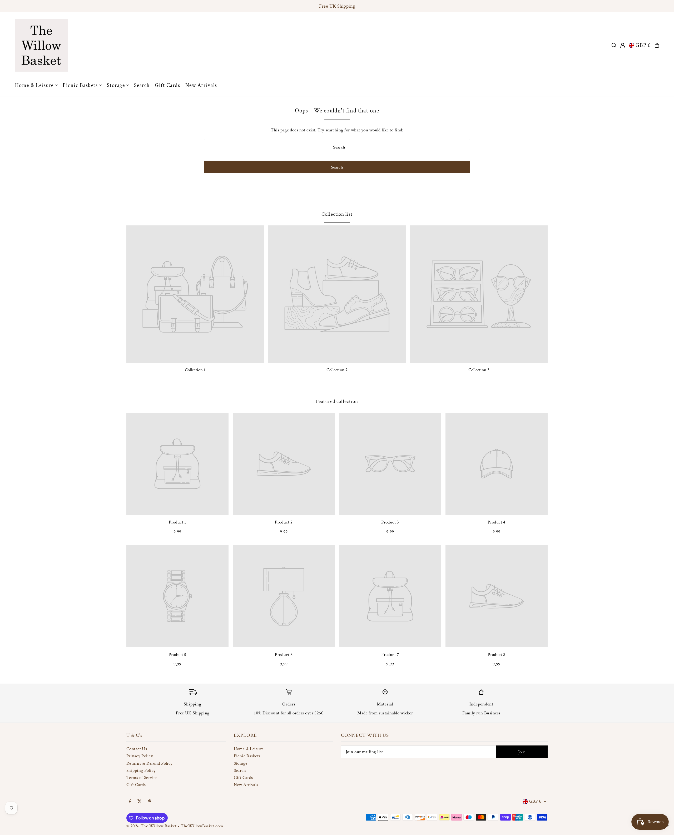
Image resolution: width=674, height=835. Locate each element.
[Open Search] (614, 45)
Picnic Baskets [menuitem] (80, 85)
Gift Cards (136, 785)
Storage (240, 763)
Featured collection (337, 401)
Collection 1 (195, 370)
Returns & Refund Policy (149, 763)
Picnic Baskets (247, 756)
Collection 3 (478, 370)
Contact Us (136, 749)
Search (240, 770)
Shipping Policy (141, 770)
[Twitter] (139, 801)
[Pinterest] (149, 801)
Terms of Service (141, 777)
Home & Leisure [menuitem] (34, 85)
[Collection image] (195, 294)
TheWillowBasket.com (202, 826)
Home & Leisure (249, 749)
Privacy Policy (139, 756)
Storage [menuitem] (116, 85)
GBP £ (643, 45)
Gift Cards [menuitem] (167, 85)
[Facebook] (130, 801)
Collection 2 (337, 370)
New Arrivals (246, 785)
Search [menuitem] (142, 85)
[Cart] (657, 45)
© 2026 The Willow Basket (151, 826)
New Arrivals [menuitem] (201, 85)
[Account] (622, 45)
